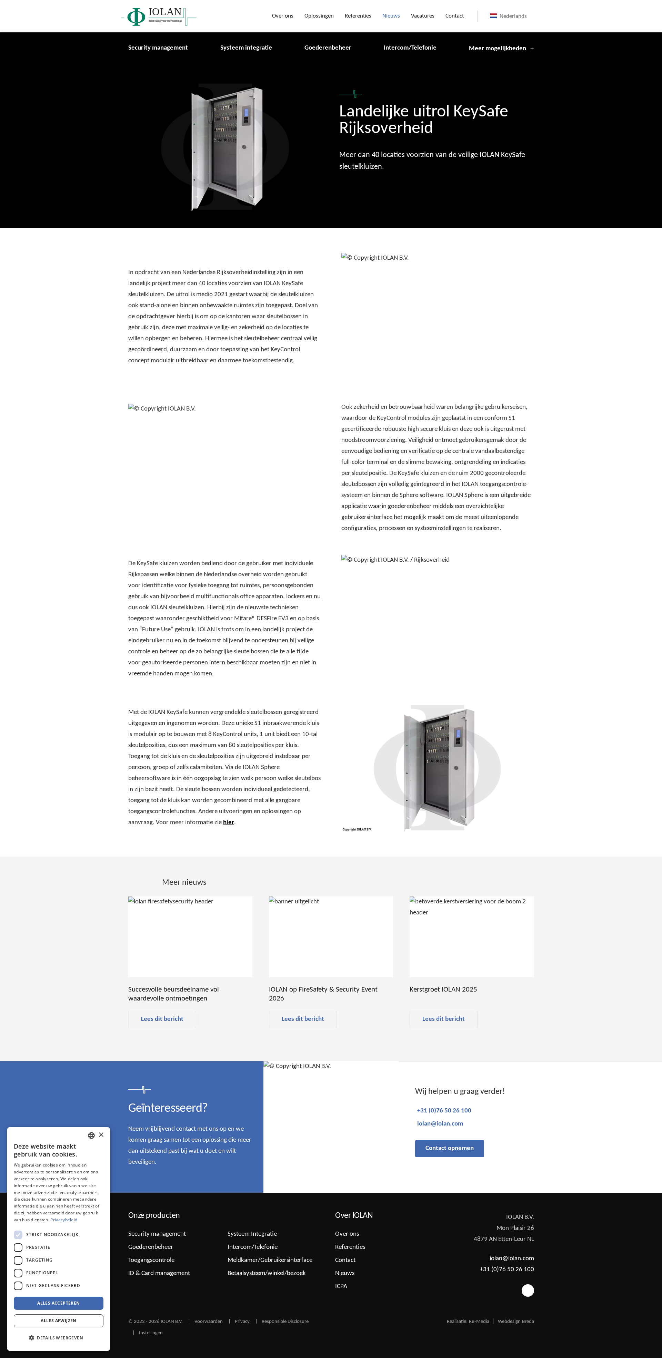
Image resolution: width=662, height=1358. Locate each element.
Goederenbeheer (327, 48)
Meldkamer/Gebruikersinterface (270, 1260)
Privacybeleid (63, 1220)
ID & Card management (159, 1273)
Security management (158, 48)
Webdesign (509, 1321)
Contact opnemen (449, 1148)
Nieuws (391, 16)
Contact (454, 16)
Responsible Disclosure (285, 1321)
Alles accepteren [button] (58, 1303)
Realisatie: (457, 1321)
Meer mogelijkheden (497, 48)
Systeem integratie (246, 48)
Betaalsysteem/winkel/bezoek (267, 1273)
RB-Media (479, 1321)
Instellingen (151, 1333)
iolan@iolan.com (440, 1124)
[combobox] (91, 1135)
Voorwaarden (208, 1321)
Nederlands (512, 16)
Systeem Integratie (252, 1234)
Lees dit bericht (162, 1019)
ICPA (341, 1286)
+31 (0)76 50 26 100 (444, 1111)
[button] (58, 1338)
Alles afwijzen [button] (59, 1321)
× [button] (100, 1135)
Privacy (242, 1321)
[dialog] (58, 1239)
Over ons (282, 16)
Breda (528, 1321)
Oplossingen (319, 16)
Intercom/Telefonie (410, 48)
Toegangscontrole (151, 1260)
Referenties (358, 16)
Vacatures (422, 16)
